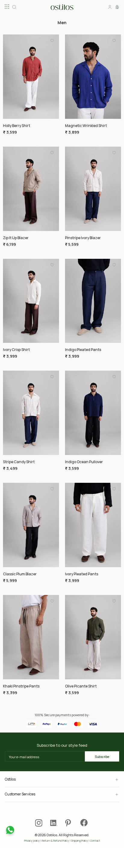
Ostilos (10, 779)
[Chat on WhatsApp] (10, 830)
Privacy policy (32, 841)
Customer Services (20, 794)
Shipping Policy (79, 841)
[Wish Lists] (52, 42)
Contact (95, 841)
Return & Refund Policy (55, 841)
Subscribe (102, 756)
